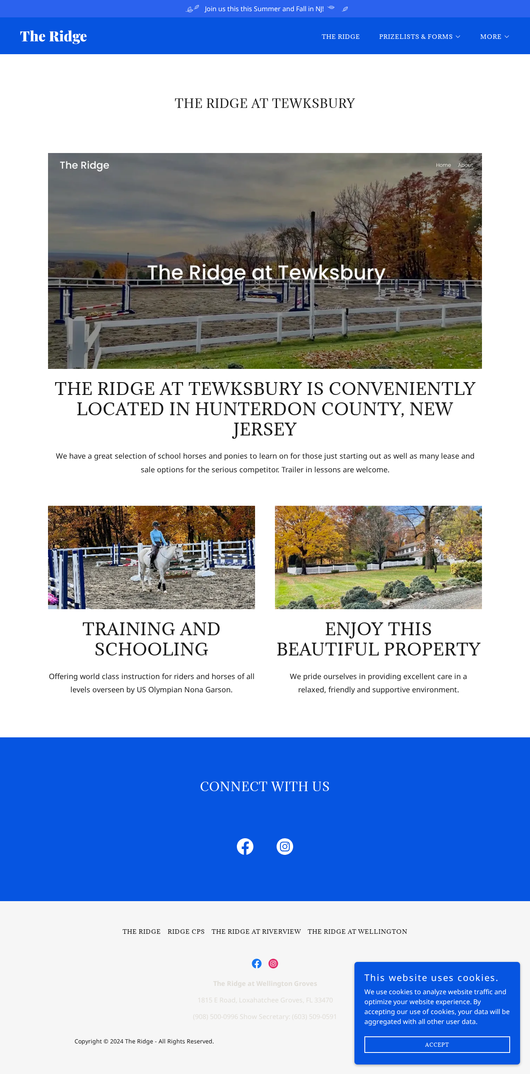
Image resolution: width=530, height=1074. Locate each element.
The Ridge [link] (341, 37)
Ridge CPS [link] (186, 931)
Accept (437, 1044)
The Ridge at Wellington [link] (357, 931)
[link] (139, 38)
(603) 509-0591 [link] (314, 1016)
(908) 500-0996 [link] (215, 1016)
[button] (417, 37)
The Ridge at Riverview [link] (256, 931)
